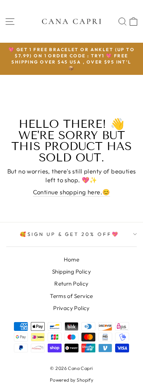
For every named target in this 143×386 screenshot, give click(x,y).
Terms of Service (71, 296)
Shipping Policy (71, 271)
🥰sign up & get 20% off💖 (70, 234)
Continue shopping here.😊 (71, 192)
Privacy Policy (71, 308)
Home (72, 259)
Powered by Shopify (71, 380)
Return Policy (71, 283)
